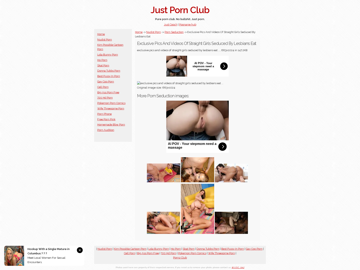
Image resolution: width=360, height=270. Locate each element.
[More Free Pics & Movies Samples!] (163, 181)
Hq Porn (102, 60)
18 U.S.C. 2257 (238, 267)
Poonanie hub (187, 24)
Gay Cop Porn (105, 81)
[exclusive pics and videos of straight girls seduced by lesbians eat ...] (163, 233)
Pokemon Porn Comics (111, 103)
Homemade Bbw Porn (111, 124)
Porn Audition (105, 130)
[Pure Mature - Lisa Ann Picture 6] (231, 181)
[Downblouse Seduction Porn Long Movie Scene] (231, 233)
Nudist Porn (104, 39)
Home (101, 34)
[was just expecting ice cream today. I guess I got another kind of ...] (197, 181)
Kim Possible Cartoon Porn (130, 248)
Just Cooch (170, 24)
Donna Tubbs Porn (108, 70)
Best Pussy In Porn (108, 76)
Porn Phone (104, 113)
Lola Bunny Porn (107, 54)
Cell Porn (103, 87)
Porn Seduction (174, 32)
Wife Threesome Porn (110, 108)
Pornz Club (180, 257)
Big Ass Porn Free (108, 92)
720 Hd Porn (105, 97)
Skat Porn (103, 65)
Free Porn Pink (106, 119)
